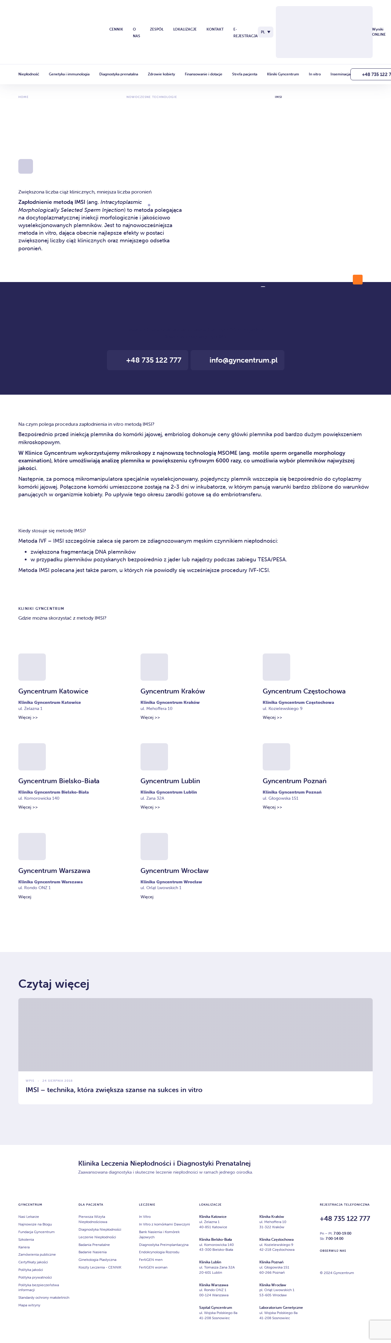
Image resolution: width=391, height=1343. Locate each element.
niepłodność (157, 330)
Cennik (116, 29)
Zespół (156, 29)
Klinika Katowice (213, 1216)
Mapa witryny (29, 1305)
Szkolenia (26, 1239)
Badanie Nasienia (93, 1252)
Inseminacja (340, 74)
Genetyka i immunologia (69, 74)
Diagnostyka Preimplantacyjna (163, 1244)
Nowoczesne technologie (151, 97)
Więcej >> (28, 717)
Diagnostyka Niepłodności (100, 1229)
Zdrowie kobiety (161, 74)
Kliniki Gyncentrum (283, 74)
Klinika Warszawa (213, 1285)
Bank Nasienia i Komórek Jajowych (159, 1234)
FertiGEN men (151, 1259)
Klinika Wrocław (272, 1285)
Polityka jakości (30, 1269)
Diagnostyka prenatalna (118, 74)
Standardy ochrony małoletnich (43, 1297)
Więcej (24, 897)
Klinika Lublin (210, 1262)
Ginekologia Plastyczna (97, 1259)
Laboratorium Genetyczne (281, 1307)
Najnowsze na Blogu (35, 1224)
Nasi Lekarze (28, 1216)
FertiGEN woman (153, 1267)
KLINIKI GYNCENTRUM (41, 608)
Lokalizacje (185, 29)
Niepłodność (28, 74)
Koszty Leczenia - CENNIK (100, 1267)
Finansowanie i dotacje (203, 74)
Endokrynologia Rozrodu (159, 1252)
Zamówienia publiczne (37, 1254)
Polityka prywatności (35, 1277)
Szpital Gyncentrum (215, 1307)
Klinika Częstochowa (276, 1239)
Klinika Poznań (271, 1262)
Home (23, 97)
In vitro (315, 74)
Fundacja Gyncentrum (36, 1231)
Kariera (24, 1247)
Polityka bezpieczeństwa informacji (38, 1287)
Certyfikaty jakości (33, 1262)
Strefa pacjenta (244, 74)
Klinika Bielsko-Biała (215, 1239)
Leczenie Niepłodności (97, 1237)
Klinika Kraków (271, 1216)
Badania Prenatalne (94, 1244)
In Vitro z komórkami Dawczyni (164, 1224)
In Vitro (145, 1216)
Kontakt (215, 29)
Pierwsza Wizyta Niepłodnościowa (93, 1219)
